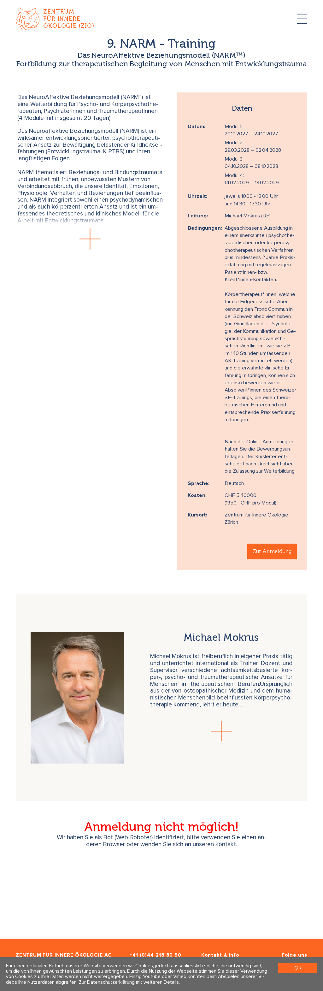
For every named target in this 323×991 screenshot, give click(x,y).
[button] (90, 239)
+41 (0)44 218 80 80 (156, 955)
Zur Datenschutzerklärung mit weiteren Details (129, 982)
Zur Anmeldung (272, 551)
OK (297, 968)
